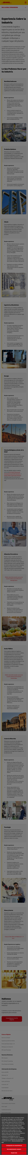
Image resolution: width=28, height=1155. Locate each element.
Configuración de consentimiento (14, 1145)
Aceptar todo (14, 1153)
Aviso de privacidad (16, 1140)
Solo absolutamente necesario (14, 1149)
